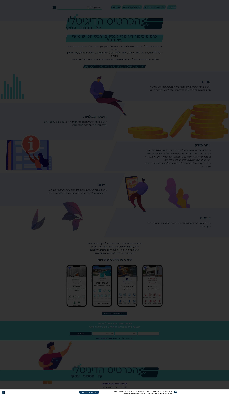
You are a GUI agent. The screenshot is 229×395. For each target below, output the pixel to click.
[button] (3, 392)
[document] (114, 197)
